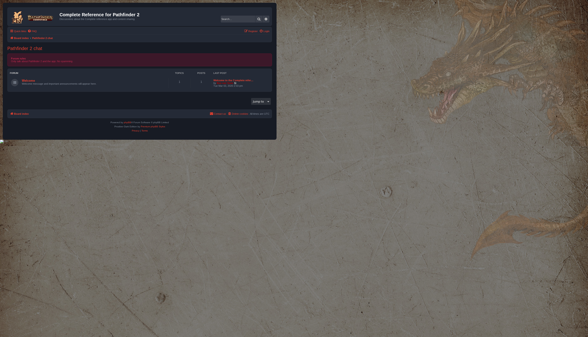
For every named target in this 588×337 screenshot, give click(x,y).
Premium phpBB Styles (153, 126)
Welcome (28, 80)
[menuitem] (32, 31)
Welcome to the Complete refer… (233, 80)
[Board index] (34, 16)
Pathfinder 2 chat (24, 48)
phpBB (127, 122)
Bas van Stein (225, 83)
